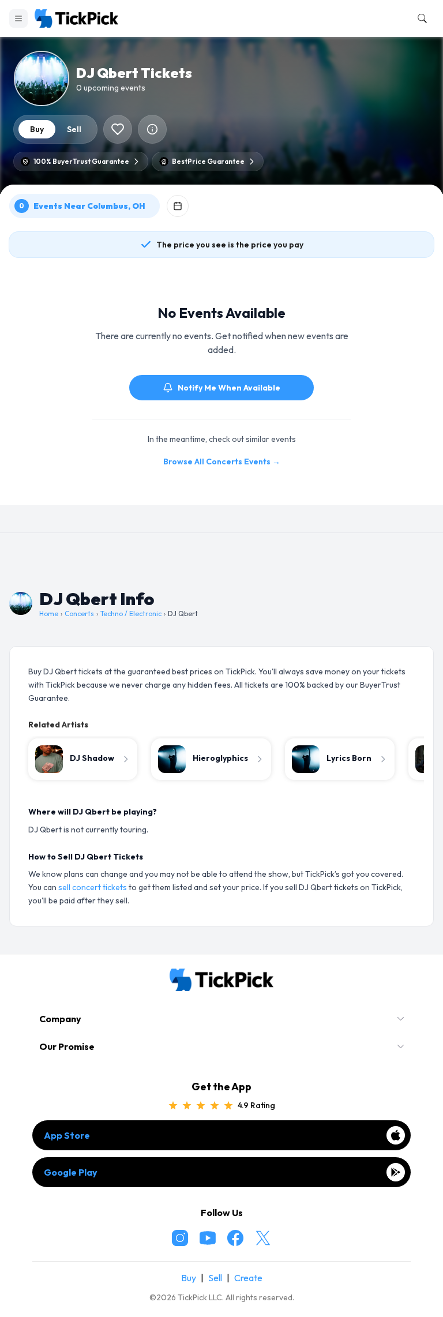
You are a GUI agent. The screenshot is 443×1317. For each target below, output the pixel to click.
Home (48, 613)
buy (37, 129)
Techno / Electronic (131, 613)
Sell (215, 1278)
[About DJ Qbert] (152, 129)
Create (248, 1278)
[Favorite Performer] (118, 129)
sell (74, 129)
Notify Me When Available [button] (229, 387)
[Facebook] (235, 1238)
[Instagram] (180, 1238)
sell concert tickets (92, 887)
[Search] (419, 18)
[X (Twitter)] (263, 1238)
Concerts (79, 613)
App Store (67, 1135)
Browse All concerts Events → (221, 461)
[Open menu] (18, 18)
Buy (188, 1278)
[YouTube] (207, 1238)
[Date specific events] (178, 206)
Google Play (70, 1172)
